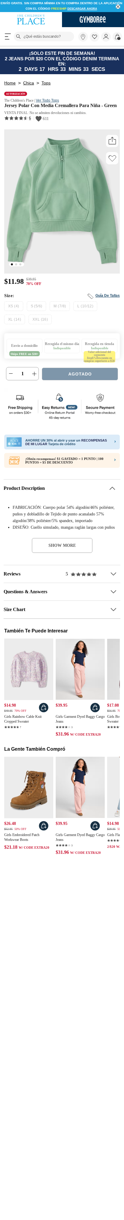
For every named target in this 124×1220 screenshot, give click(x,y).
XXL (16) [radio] (15, 324)
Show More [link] (62, 550)
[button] (94, 32)
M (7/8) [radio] (59, 310)
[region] (62, 3)
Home (9, 81)
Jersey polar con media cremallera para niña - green (55, 107)
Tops (45, 81)
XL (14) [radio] (108, 310)
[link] (83, 32)
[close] (118, 7)
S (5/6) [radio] (36, 310)
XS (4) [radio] (13, 310)
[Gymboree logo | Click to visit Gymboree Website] (93, 14)
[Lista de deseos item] (95, 35)
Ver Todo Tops (52, 98)
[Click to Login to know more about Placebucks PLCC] (115, 465)
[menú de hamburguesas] (8, 32)
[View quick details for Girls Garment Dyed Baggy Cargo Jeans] (95, 713)
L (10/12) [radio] (84, 310)
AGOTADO (80, 378)
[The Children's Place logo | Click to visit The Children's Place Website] (31, 14)
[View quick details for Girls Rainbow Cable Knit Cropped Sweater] (43, 713)
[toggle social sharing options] (112, 145)
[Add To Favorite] (112, 162)
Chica (28, 81)
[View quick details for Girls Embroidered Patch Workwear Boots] (43, 832)
